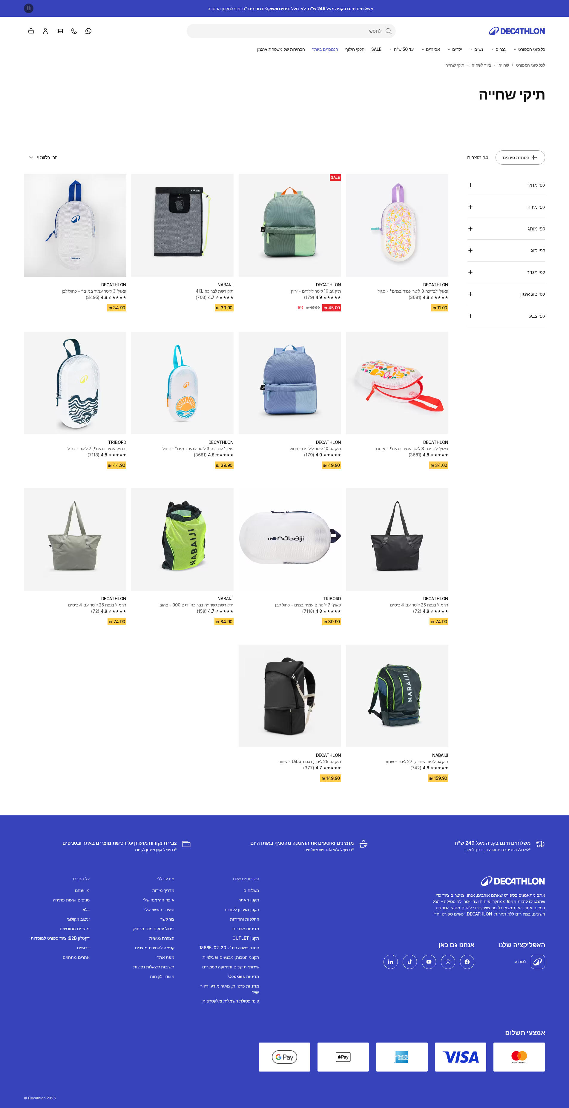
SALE (376, 49)
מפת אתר (165, 957)
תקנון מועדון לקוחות (242, 909)
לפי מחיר (536, 185)
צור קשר (167, 918)
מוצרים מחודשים (75, 928)
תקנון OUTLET (245, 938)
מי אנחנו (82, 890)
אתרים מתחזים (76, 957)
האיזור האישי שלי (159, 909)
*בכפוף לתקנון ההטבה (290, 8)
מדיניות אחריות (245, 928)
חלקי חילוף (354, 49)
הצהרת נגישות (161, 938)
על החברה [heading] (80, 878)
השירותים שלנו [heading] (246, 878)
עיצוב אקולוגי (78, 918)
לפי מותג (536, 229)
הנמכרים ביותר (325, 49)
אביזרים (432, 49)
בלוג (86, 909)
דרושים (83, 947)
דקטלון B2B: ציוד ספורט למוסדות (60, 938)
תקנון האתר (249, 899)
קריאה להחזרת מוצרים (154, 947)
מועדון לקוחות (162, 976)
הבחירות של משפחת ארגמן (281, 49)
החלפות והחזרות (244, 918)
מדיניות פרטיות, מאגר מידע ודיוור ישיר (229, 989)
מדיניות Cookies (243, 976)
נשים (478, 49)
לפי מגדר (536, 272)
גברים (500, 49)
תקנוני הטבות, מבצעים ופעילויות (231, 957)
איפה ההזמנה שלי (158, 899)
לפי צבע (537, 316)
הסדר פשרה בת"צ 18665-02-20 (229, 947)
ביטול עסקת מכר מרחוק (153, 928)
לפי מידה (536, 207)
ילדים (456, 49)
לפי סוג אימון (532, 294)
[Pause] (28, 8)
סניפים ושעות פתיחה (71, 899)
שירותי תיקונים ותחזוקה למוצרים (230, 966)
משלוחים (251, 890)
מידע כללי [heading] (165, 878)
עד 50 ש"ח (403, 49)
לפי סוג (538, 250)
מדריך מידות (163, 890)
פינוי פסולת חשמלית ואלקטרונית (231, 1000)
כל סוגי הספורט (531, 49)
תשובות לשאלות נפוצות (153, 966)
